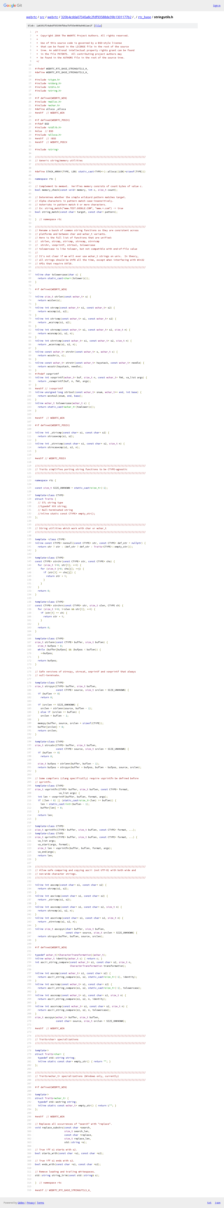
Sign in (216, 5)
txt (209, 1202)
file (98, 25)
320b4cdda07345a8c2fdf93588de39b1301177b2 (96, 17)
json (217, 1202)
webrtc (31, 17)
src (42, 17)
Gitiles (21, 1202)
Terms (40, 1202)
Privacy (31, 1202)
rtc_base (144, 17)
